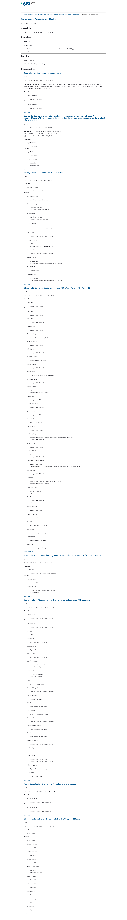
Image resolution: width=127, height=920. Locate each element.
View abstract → (29, 112)
